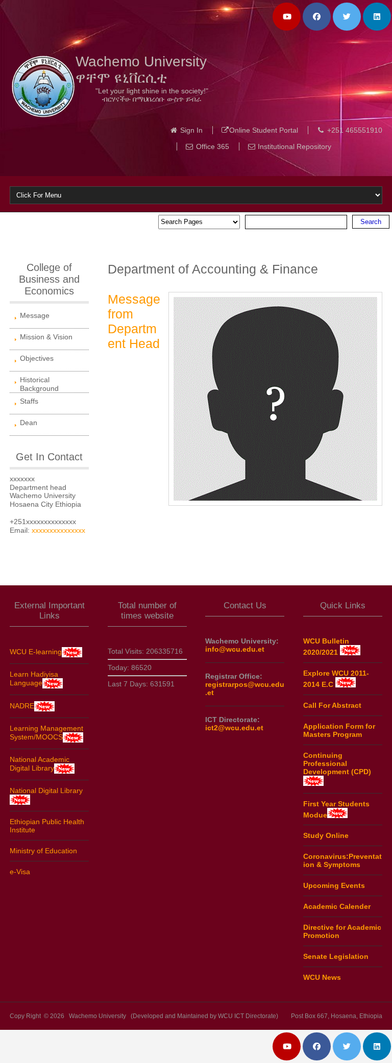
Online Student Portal (263, 130)
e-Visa (20, 872)
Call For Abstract (332, 705)
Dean (28, 422)
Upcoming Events (334, 885)
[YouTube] (287, 17)
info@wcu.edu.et (234, 649)
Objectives (37, 358)
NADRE (22, 706)
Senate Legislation (336, 956)
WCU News (322, 977)
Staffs (29, 401)
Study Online (326, 835)
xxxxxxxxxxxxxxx (58, 530)
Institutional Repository (294, 146)
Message (35, 315)
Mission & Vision (46, 337)
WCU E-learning (36, 652)
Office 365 (212, 146)
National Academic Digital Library (39, 763)
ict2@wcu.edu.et (234, 728)
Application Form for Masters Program (339, 730)
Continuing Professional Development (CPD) (337, 763)
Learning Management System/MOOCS (46, 732)
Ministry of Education (43, 851)
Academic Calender (337, 906)
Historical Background (39, 384)
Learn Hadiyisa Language (34, 678)
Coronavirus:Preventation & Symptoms (342, 860)
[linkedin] (377, 17)
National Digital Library (46, 790)
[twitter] (347, 17)
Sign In (191, 130)
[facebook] (317, 17)
